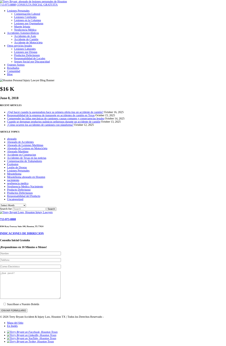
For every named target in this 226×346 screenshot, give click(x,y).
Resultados (13, 67)
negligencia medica (17, 183)
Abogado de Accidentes (20, 141)
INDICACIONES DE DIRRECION (22, 233)
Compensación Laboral (27, 13)
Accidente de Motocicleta (28, 42)
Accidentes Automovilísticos (23, 32)
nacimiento (13, 180)
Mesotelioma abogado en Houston (26, 176)
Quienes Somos (16, 64)
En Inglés (12, 325)
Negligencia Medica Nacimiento (25, 186)
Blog (10, 74)
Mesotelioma (14, 173)
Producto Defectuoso (19, 189)
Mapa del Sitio (15, 322)
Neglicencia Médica (25, 29)
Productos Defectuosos (27, 55)
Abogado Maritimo (17, 151)
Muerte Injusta (22, 26)
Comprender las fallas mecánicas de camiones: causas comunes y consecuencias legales (55, 118)
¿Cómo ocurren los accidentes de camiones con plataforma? (40, 124)
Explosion (12, 164)
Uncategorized (15, 199)
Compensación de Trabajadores (24, 161)
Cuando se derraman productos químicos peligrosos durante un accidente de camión (53, 121)
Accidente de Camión (26, 39)
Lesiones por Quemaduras (28, 23)
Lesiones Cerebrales (25, 17)
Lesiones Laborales (25, 48)
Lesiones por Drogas (25, 52)
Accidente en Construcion (21, 154)
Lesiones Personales (18, 10)
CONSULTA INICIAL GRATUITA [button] (37, 4)
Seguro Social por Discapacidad (32, 61)
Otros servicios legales (19, 45)
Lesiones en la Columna (27, 20)
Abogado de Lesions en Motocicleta (27, 148)
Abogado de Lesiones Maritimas (25, 145)
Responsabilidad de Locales (29, 58)
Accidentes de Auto (25, 36)
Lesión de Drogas (17, 167)
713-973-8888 (8, 4)
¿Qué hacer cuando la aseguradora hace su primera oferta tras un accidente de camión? (55, 112)
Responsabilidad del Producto (23, 196)
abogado (12, 138)
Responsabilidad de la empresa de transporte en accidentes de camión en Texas (51, 115)
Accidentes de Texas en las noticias (26, 157)
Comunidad (13, 71)
